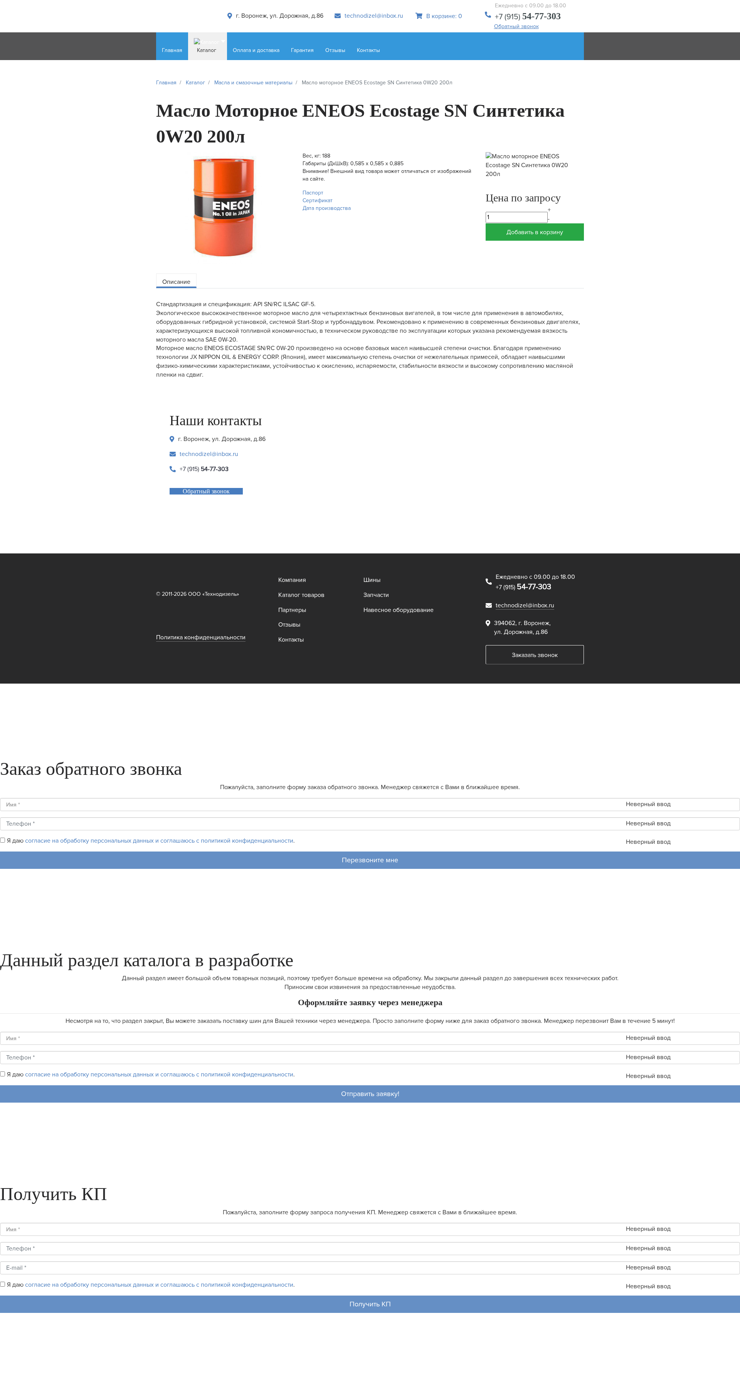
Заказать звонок (535, 655)
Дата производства (327, 208)
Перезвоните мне (370, 860)
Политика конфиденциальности (201, 637)
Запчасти (376, 595)
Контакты (291, 640)
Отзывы (289, 625)
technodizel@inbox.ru (374, 16)
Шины (371, 580)
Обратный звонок (516, 26)
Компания (292, 580)
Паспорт (313, 192)
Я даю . (151, 841)
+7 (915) (528, 17)
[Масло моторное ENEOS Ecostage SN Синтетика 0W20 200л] (223, 207)
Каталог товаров (301, 595)
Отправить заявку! (370, 1094)
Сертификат (318, 200)
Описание (176, 282)
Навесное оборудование (398, 610)
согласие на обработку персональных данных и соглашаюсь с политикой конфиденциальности (159, 841)
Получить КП (370, 1304)
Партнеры (292, 610)
